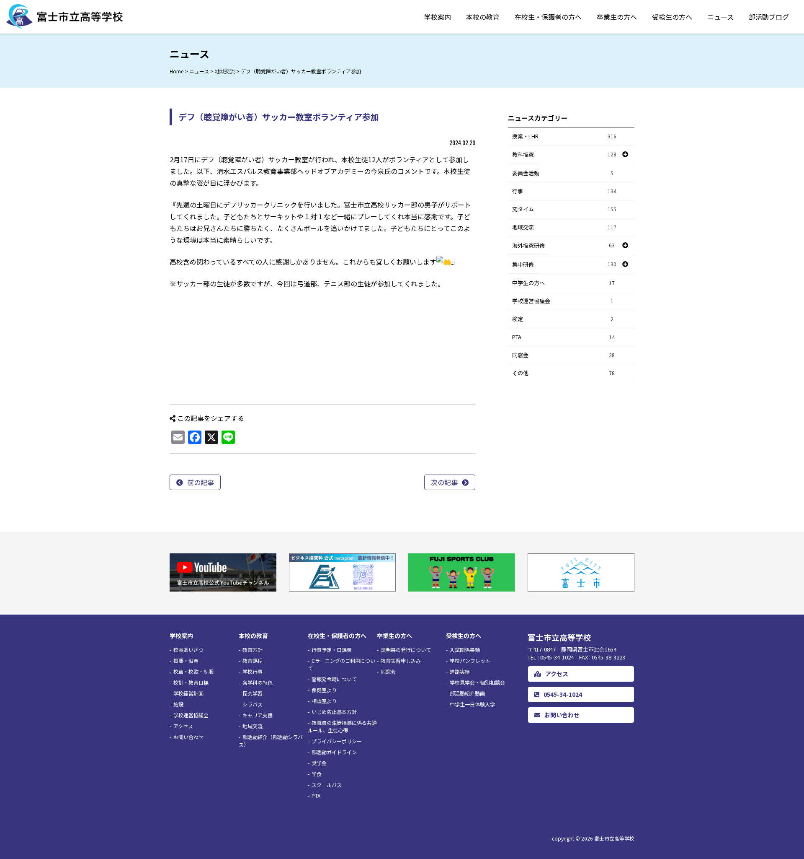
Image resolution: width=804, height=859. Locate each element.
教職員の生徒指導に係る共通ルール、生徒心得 (342, 726)
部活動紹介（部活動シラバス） (271, 740)
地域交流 (564, 227)
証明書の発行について (406, 649)
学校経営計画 (188, 693)
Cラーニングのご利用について (341, 664)
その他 (563, 373)
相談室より (324, 700)
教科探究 (523, 154)
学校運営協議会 (562, 301)
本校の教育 (483, 17)
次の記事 (444, 482)
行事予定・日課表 (332, 649)
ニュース (720, 17)
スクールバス (327, 784)
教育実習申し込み (401, 660)
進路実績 (460, 671)
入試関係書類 (465, 649)
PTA (563, 337)
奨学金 (319, 762)
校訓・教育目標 (191, 682)
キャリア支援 (257, 715)
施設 (178, 704)
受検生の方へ (672, 17)
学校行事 (252, 671)
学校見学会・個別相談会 (477, 682)
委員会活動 (562, 173)
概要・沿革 (185, 660)
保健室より (324, 689)
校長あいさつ (188, 649)
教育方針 (252, 649)
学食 (317, 773)
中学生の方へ (563, 283)
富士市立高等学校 (614, 838)
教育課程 (252, 660)
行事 (564, 191)
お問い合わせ (188, 736)
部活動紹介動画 (467, 693)
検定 (562, 319)
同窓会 (563, 355)
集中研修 (523, 264)
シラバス (252, 704)
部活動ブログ (769, 17)
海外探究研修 (528, 245)
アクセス (183, 725)
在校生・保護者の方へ (548, 17)
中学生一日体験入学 (472, 704)
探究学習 (252, 693)
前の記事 (200, 482)
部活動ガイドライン (334, 751)
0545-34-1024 (563, 694)
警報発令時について (334, 679)
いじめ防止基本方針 (334, 711)
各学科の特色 (257, 682)
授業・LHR (564, 136)
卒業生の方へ (617, 17)
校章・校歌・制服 (193, 671)
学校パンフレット (470, 660)
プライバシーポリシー (337, 741)
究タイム (564, 209)
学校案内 (437, 17)
